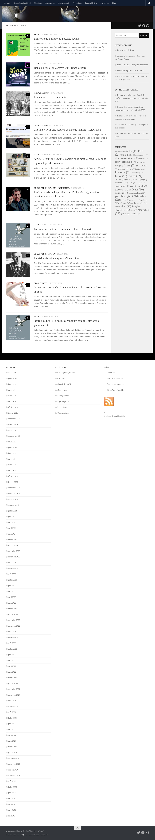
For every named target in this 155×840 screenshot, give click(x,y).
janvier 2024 (13, 545)
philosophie (120, 186)
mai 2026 (11, 390)
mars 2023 (12, 603)
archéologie (119, 151)
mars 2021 (12, 741)
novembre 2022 (14, 626)
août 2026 (12, 373)
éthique (136, 214)
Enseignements (63, 3)
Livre (121, 176)
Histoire (123, 172)
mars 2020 (12, 810)
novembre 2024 (14, 494)
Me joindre (105, 3)
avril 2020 (12, 804)
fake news (140, 162)
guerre (132, 169)
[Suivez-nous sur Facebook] (143, 25)
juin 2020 (12, 793)
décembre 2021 (14, 689)
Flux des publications (115, 378)
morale (120, 179)
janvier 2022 (13, 683)
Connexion (111, 373)
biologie (128, 154)
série (117, 206)
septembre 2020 (14, 775)
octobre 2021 (13, 701)
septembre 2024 (14, 505)
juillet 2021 (12, 718)
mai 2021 (11, 729)
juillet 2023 (12, 580)
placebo (121, 189)
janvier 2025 (13, 482)
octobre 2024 (13, 499)
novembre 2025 (14, 424)
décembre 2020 (14, 758)
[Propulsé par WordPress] (23, 835)
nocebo (131, 183)
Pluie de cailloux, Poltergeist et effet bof (132, 65)
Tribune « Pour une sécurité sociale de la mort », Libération (67, 129)
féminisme (123, 169)
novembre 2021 (14, 695)
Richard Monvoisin (124, 95)
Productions (77, 3)
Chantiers (38, 3)
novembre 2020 (14, 764)
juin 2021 (12, 724)
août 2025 (12, 442)
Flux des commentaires (115, 384)
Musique (141, 179)
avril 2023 (12, 597)
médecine (121, 182)
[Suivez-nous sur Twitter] (139, 25)
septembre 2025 (14, 436)
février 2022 (13, 678)
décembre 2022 (14, 620)
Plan (114, 3)
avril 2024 (12, 528)
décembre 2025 (14, 419)
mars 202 (11, 816)
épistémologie (127, 214)
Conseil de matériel (64, 384)
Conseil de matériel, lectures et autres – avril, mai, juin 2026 (131, 98)
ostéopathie (140, 183)
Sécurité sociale (138, 203)
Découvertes (49, 3)
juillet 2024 (12, 511)
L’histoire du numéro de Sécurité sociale (56, 38)
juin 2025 (12, 453)
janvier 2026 (13, 413)
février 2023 (13, 609)
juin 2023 (12, 586)
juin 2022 (12, 655)
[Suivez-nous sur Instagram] (147, 25)
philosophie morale (137, 186)
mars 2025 (12, 470)
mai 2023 (11, 591)
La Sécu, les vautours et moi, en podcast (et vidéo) (62, 229)
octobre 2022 (13, 632)
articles (131, 151)
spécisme (124, 203)
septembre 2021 (14, 706)
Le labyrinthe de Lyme (126, 50)
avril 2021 (12, 735)
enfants (144, 159)
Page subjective (91, 3)
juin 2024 (12, 516)
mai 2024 (11, 522)
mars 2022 (12, 672)
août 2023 (12, 574)
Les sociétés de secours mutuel (51, 97)
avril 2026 (12, 396)
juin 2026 (12, 384)
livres (135, 176)
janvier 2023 (13, 614)
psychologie (126, 196)
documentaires (127, 158)
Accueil (7, 3)
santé (134, 199)
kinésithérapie (137, 173)
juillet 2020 (12, 787)
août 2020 (12, 781)
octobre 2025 (13, 430)
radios (125, 200)
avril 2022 (12, 666)
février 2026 (13, 407)
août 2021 (12, 712)
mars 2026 (12, 401)
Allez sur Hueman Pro (40, 835)
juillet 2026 (12, 378)
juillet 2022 (12, 649)
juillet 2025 (12, 447)
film (119, 166)
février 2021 (13, 747)
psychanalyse (137, 193)
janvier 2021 (13, 752)
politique (122, 192)
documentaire (141, 155)
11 (28, 189)
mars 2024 (12, 534)
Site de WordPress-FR (115, 390)
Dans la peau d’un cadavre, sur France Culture (60, 67)
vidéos (133, 210)
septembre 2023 (14, 568)
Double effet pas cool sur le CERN (130, 71)
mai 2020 (11, 799)
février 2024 (13, 540)
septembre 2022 (14, 637)
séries (126, 206)
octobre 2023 (13, 563)
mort (130, 179)
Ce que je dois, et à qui (22, 3)
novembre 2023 (14, 557)
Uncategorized (63, 413)
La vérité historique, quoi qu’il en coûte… (57, 258)
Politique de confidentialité (114, 416)
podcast (136, 189)
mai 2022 (11, 660)
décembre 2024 (14, 488)
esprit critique (125, 161)
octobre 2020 (13, 770)
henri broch (140, 169)
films (130, 165)
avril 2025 (12, 465)
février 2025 (13, 476)
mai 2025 (11, 459)
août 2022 (12, 643)
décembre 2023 (14, 551)
